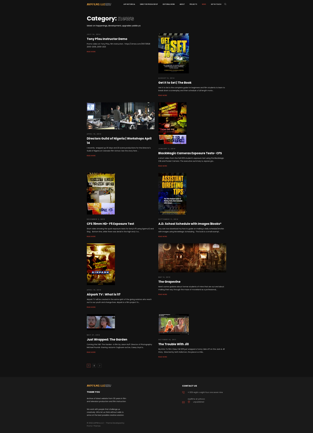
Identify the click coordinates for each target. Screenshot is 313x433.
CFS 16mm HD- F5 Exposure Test (110, 224)
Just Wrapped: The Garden (107, 339)
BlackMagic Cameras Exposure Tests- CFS (190, 153)
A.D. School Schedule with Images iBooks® (189, 224)
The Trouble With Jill (173, 344)
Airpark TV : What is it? (103, 294)
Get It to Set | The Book (174, 83)
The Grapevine (169, 282)
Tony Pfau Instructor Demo (107, 39)
